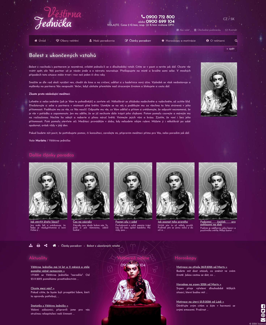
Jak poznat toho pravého (173, 222)
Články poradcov (139, 40)
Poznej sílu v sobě (126, 222)
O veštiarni (217, 40)
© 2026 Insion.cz (257, 324)
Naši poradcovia (103, 40)
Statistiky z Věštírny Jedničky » (49, 306)
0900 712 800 (160, 17)
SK (233, 19)
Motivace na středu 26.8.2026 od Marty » (201, 267)
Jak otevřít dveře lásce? (44, 222)
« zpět (230, 49)
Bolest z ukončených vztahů (103, 246)
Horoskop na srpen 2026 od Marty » (198, 284)
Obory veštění (69, 40)
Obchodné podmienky (209, 30)
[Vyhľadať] (236, 40)
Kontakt (232, 30)
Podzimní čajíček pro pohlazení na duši (218, 223)
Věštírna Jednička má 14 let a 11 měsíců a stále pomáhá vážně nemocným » (60, 269)
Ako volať (184, 30)
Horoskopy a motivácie (180, 40)
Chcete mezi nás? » (42, 288)
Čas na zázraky (82, 222)
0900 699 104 (160, 21)
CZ (225, 19)
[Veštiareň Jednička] (54, 246)
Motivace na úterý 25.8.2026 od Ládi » (200, 302)
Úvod (42, 40)
